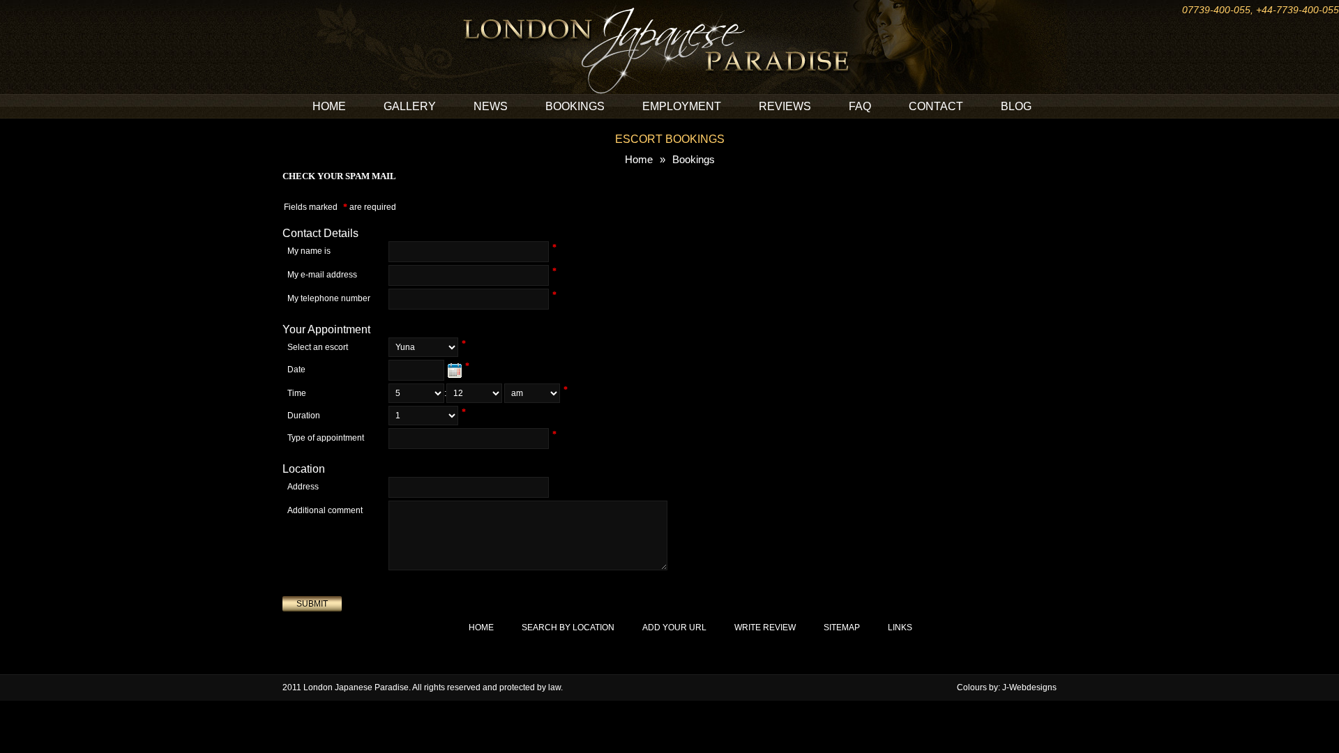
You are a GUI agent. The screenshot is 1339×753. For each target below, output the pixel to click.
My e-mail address (322, 275)
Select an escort (317, 347)
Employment (681, 106)
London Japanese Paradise (356, 687)
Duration (303, 415)
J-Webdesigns (1029, 687)
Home (329, 106)
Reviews (785, 106)
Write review (765, 627)
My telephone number (328, 298)
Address (303, 487)
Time (296, 393)
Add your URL (674, 627)
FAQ (860, 106)
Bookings (575, 106)
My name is (309, 251)
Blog (1016, 106)
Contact (936, 106)
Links (900, 627)
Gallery (410, 106)
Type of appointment (325, 438)
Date (296, 369)
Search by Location (568, 627)
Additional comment (325, 510)
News (491, 106)
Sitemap (842, 627)
